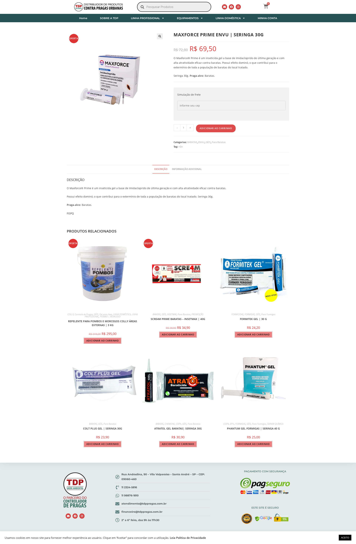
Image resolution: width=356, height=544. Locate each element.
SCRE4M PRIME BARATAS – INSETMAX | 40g (178, 319)
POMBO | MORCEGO (110, 316)
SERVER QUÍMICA (275, 423)
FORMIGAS (250, 314)
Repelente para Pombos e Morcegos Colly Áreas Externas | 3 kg (102, 323)
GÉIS (208, 142)
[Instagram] (238, 6)
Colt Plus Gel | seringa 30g (102, 428)
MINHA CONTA (267, 18)
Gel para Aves (105, 314)
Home (83, 18)
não (181, 146)
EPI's (232, 423)
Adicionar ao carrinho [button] (102, 340)
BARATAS (192, 142)
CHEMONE (170, 423)
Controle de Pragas (84, 314)
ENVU (201, 142)
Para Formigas (268, 314)
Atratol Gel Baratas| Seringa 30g (178, 428)
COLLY (70, 314)
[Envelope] (224, 6)
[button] (160, 36)
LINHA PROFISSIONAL (145, 18)
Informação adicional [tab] (187, 169)
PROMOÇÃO (197, 314)
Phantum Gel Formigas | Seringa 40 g (253, 428)
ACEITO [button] (345, 537)
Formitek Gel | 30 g (253, 319)
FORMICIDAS (237, 314)
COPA (178, 423)
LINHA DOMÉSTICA (228, 18)
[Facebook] (231, 6)
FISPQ (70, 213)
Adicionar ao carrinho (216, 128)
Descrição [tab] (160, 169)
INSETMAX (172, 314)
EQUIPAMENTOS (188, 18)
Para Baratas (219, 142)
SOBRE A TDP (109, 18)
